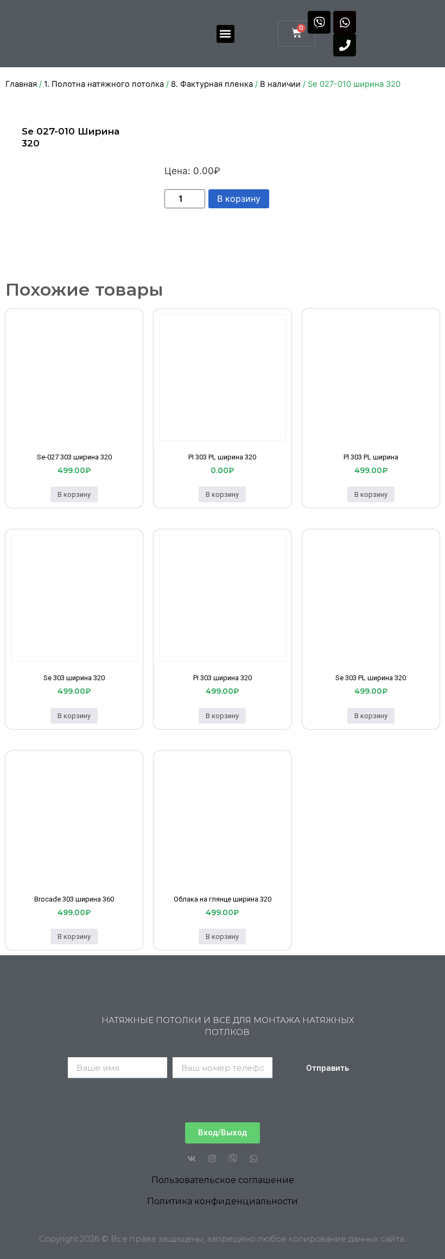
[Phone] (344, 45)
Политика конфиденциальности (222, 1201)
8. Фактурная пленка (212, 84)
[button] (225, 34)
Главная (21, 84)
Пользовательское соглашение (222, 1180)
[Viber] (319, 22)
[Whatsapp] (344, 22)
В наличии (280, 84)
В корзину (238, 198)
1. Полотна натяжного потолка (104, 84)
